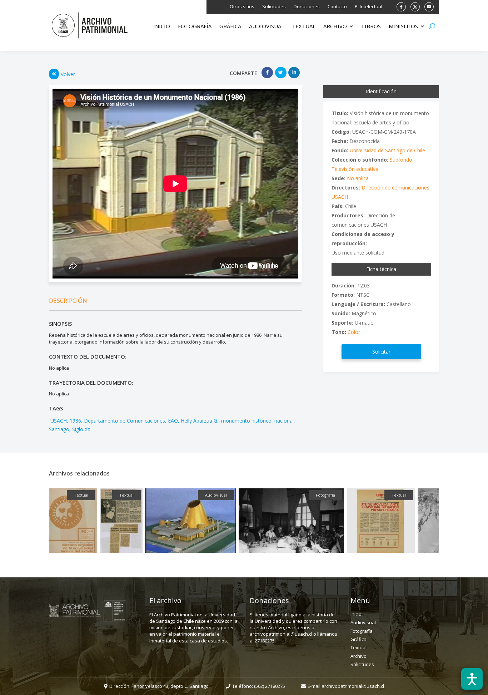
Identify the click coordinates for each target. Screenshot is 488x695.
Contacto (337, 7)
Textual (303, 27)
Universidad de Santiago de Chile (387, 150)
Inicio (161, 27)
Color (354, 332)
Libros (371, 27)
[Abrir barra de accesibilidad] (472, 679)
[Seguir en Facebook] (401, 6)
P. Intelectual (368, 7)
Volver (68, 74)
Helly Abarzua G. (199, 420)
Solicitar (381, 351)
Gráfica (230, 27)
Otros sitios (242, 7)
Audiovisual (266, 27)
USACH (58, 420)
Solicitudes (274, 7)
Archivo (335, 27)
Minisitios (403, 27)
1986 (75, 420)
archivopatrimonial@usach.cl (353, 686)
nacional (284, 420)
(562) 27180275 (269, 686)
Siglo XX (81, 429)
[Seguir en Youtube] (429, 6)
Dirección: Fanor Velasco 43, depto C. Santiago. (159, 686)
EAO (173, 420)
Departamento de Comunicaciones (124, 420)
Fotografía (194, 27)
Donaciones (307, 7)
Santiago (59, 429)
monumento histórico (246, 420)
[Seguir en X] (415, 6)
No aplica (358, 178)
